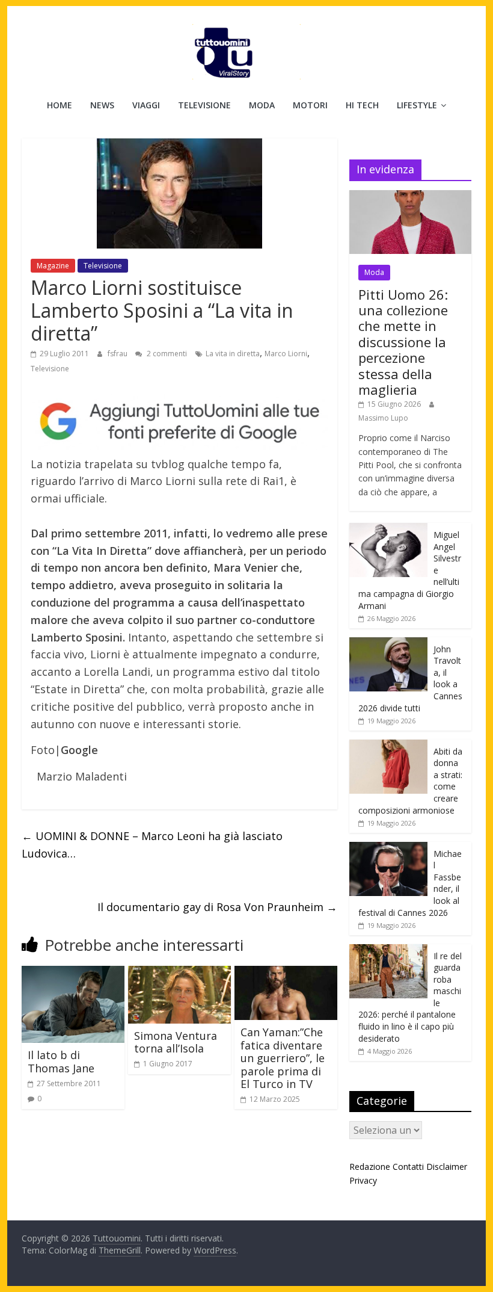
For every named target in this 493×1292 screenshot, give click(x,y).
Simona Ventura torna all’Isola (175, 1042)
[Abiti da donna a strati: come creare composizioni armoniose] (388, 746)
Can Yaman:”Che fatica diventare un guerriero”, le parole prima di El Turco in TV (282, 1058)
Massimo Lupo (383, 418)
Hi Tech (362, 105)
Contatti (408, 1166)
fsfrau (118, 353)
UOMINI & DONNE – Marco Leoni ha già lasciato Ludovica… (152, 845)
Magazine (53, 266)
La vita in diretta (233, 353)
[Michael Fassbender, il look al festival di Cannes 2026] (388, 848)
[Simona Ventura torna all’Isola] (179, 973)
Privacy (363, 1180)
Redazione (369, 1166)
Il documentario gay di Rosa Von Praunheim (217, 907)
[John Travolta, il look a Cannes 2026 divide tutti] (388, 643)
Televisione (204, 105)
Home (59, 105)
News (102, 105)
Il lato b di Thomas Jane (61, 1061)
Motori (310, 105)
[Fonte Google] (179, 422)
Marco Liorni (286, 353)
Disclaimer (446, 1166)
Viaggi (146, 105)
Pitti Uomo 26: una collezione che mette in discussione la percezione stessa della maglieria (403, 341)
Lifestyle (417, 105)
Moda (262, 105)
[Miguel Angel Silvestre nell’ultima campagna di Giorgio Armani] (388, 529)
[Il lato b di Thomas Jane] (73, 973)
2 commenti (166, 353)
